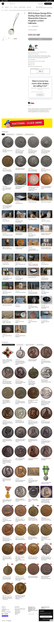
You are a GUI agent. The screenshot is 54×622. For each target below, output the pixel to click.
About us (16, 613)
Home (2, 10)
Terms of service (17, 611)
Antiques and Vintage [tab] (10, 134)
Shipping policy (17, 612)
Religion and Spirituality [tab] (30, 344)
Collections (6, 10)
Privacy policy (17, 610)
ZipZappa (9, 620)
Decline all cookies (46, 619)
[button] (48, 4)
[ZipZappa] (3, 4)
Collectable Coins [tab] (19, 134)
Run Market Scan (40, 94)
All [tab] (3, 134)
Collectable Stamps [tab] (20, 344)
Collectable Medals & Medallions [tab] (8, 344)
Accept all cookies (45, 616)
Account (41, 3)
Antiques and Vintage (34, 26)
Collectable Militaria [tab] (40, 344)
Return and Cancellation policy (20, 608)
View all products (5, 131)
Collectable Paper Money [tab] (29, 134)
